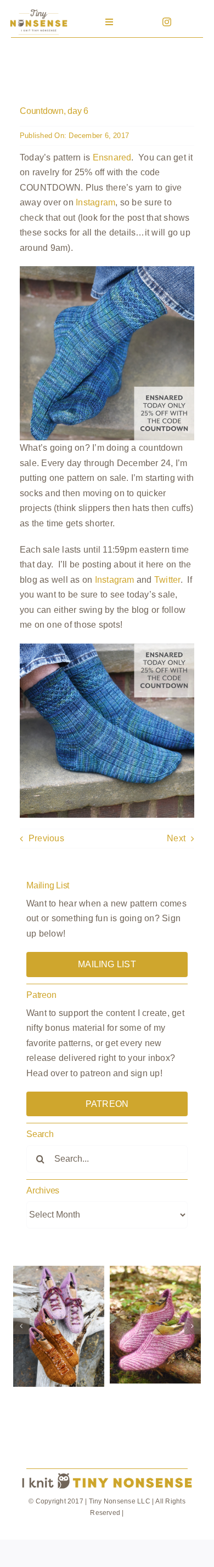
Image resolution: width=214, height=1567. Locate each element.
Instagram (95, 202)
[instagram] (166, 22)
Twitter (167, 579)
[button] (21, 1326)
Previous (46, 838)
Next (176, 838)
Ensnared (112, 157)
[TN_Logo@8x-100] (38, 10)
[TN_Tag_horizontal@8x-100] (107, 1473)
